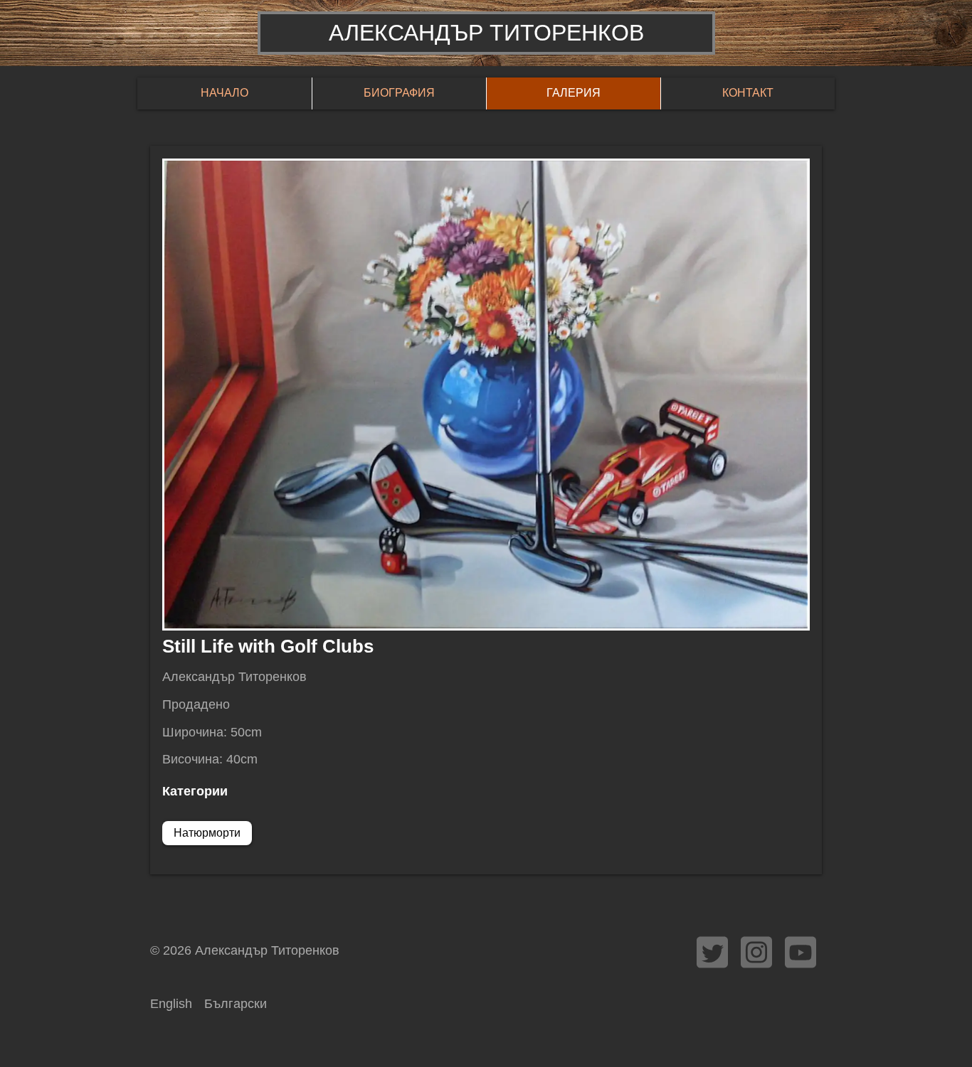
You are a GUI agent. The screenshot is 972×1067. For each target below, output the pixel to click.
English (171, 1004)
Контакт (747, 93)
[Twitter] (712, 952)
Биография (399, 93)
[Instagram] (756, 952)
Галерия (573, 93)
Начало (224, 93)
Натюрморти (207, 833)
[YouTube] (800, 952)
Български (235, 1004)
